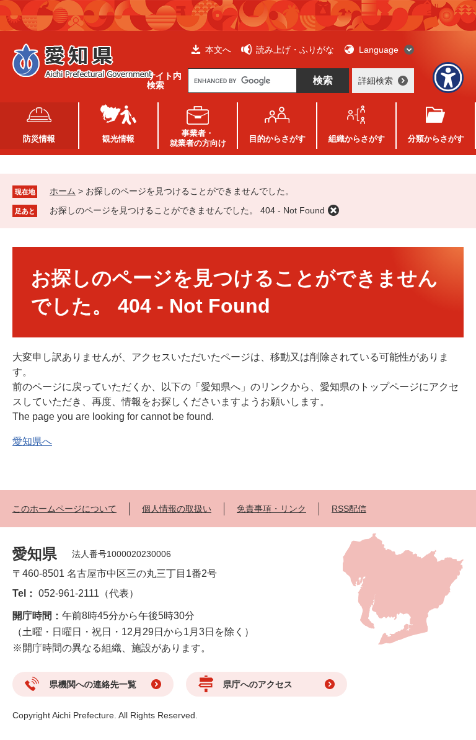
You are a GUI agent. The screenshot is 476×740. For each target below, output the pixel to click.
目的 (277, 138)
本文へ (218, 50)
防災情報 (39, 138)
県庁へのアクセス (258, 684)
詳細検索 (375, 81)
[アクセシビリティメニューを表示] (448, 77)
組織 (356, 138)
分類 (436, 138)
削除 (333, 210)
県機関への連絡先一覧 (93, 684)
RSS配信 (349, 509)
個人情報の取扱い (176, 509)
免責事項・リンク (271, 509)
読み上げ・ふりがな (295, 50)
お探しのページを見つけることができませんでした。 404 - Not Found (187, 210)
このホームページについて (64, 509)
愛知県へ (32, 441)
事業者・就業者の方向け (198, 138)
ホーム (63, 191)
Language (379, 50)
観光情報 (118, 138)
